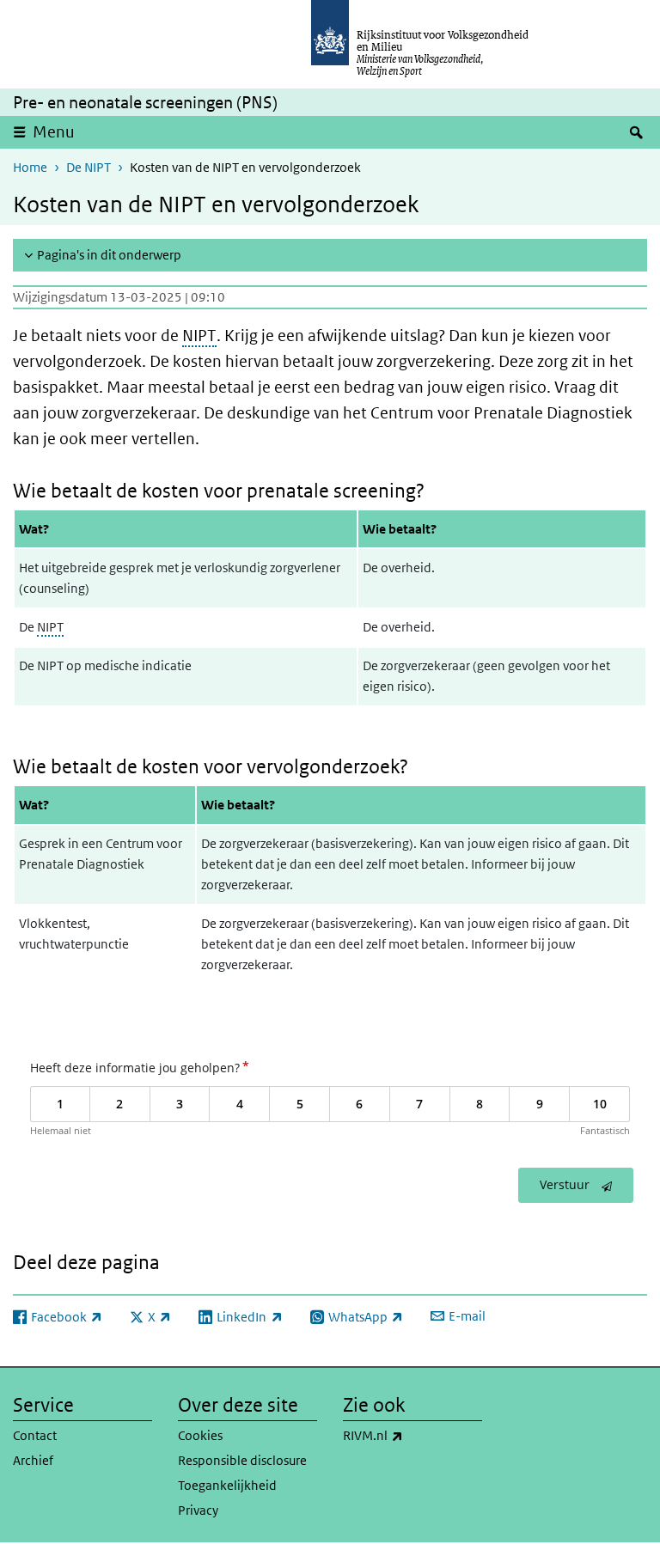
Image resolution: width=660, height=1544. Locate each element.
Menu (54, 132)
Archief (33, 1460)
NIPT (199, 335)
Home (30, 167)
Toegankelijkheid (227, 1485)
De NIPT (88, 167)
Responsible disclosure (242, 1460)
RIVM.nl (411, 1434)
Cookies (200, 1435)
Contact (35, 1435)
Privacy (198, 1510)
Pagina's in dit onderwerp (109, 255)
